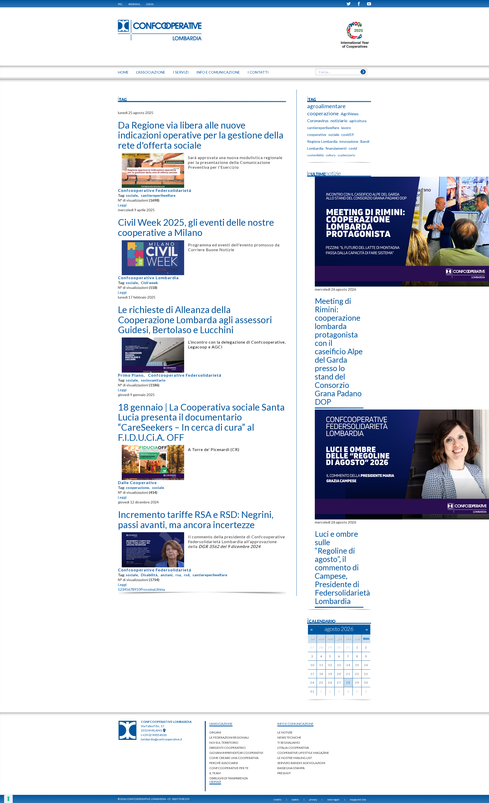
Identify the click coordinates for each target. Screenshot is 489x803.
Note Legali (333, 799)
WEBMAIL (134, 4)
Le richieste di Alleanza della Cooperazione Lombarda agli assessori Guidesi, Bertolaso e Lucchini (195, 319)
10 (138, 589)
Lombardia (315, 148)
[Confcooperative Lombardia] (160, 30)
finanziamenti (336, 148)
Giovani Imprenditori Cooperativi (236, 753)
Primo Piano (131, 375)
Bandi (364, 141)
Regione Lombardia (322, 141)
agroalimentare (326, 106)
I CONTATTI (258, 72)
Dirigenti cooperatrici (227, 748)
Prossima (147, 589)
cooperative (316, 134)
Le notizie (285, 732)
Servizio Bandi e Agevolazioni (301, 763)
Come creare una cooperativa (234, 758)
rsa (178, 575)
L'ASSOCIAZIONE (150, 72)
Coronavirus (318, 120)
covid (353, 148)
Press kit (284, 773)
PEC (120, 4)
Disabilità (149, 575)
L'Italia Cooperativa (293, 748)
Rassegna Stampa (291, 768)
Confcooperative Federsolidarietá (154, 190)
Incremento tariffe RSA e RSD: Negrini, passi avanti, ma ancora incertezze (196, 519)
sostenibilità (315, 155)
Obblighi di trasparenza (228, 778)
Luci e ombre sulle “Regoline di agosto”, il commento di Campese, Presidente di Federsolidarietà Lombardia (342, 567)
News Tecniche (289, 737)
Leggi (122, 205)
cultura (330, 155)
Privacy (313, 799)
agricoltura (357, 121)
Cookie (295, 799)
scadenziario (346, 155)
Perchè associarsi (223, 763)
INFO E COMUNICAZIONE (218, 72)
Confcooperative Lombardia (148, 277)
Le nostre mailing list (294, 758)
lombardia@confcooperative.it (161, 739)
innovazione (348, 141)
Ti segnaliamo (288, 742)
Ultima (160, 589)
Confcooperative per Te (229, 768)
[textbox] (341, 72)
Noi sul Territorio (223, 742)
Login (150, 4)
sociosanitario (153, 380)
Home (123, 72)
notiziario (339, 120)
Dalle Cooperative (137, 482)
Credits (277, 799)
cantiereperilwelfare (158, 195)
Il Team (215, 773)
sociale (132, 195)
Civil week (149, 282)
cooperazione (137, 487)
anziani (166, 575)
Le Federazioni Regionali (229, 737)
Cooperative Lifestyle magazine (303, 753)
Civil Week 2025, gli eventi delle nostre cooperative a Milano (196, 227)
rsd (186, 575)
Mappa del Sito (358, 799)
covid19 (347, 134)
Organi (215, 732)
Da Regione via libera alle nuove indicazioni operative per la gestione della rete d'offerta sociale (200, 135)
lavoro (346, 127)
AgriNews (350, 113)
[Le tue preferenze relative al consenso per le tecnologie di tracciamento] (8, 798)
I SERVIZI (181, 72)
